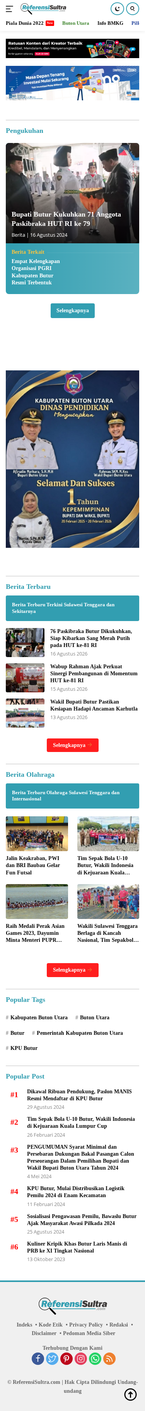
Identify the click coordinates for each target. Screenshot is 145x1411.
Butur (17, 1033)
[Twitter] (52, 1359)
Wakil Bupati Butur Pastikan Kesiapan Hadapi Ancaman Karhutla (94, 705)
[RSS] (109, 1359)
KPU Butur (24, 1048)
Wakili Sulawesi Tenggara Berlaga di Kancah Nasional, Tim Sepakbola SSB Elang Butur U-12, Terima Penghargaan (107, 933)
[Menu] (11, 8)
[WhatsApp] (95, 1359)
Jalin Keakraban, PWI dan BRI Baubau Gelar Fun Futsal (33, 865)
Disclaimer (44, 1333)
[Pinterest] (66, 1359)
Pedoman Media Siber (89, 1333)
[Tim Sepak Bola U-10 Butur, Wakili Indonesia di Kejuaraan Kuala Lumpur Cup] (108, 833)
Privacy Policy (86, 1325)
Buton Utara (94, 1017)
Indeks (24, 1325)
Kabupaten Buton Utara (39, 1017)
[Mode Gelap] (117, 8)
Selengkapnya (72, 310)
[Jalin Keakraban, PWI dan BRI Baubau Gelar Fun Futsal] (37, 833)
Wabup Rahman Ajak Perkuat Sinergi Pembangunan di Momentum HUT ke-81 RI (94, 673)
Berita (18, 234)
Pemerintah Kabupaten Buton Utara (80, 1033)
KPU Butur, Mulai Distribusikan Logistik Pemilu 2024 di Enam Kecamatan (76, 1192)
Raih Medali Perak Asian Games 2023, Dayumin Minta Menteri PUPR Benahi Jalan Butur (35, 933)
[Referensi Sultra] (42, 9)
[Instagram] (81, 1359)
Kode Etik (51, 1325)
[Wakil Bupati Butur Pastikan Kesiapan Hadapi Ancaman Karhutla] (25, 713)
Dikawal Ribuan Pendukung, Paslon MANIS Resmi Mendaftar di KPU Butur (79, 1095)
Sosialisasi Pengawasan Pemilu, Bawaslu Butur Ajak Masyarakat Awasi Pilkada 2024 (81, 1219)
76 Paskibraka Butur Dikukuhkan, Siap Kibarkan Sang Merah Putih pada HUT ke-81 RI (91, 638)
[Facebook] (38, 1359)
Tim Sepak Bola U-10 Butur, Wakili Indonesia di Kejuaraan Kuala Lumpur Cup (105, 865)
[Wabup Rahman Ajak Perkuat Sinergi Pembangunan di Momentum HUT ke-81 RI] (25, 677)
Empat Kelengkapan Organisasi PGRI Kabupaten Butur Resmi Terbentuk (36, 272)
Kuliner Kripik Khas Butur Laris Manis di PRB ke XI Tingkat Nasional (77, 1247)
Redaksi (118, 1325)
